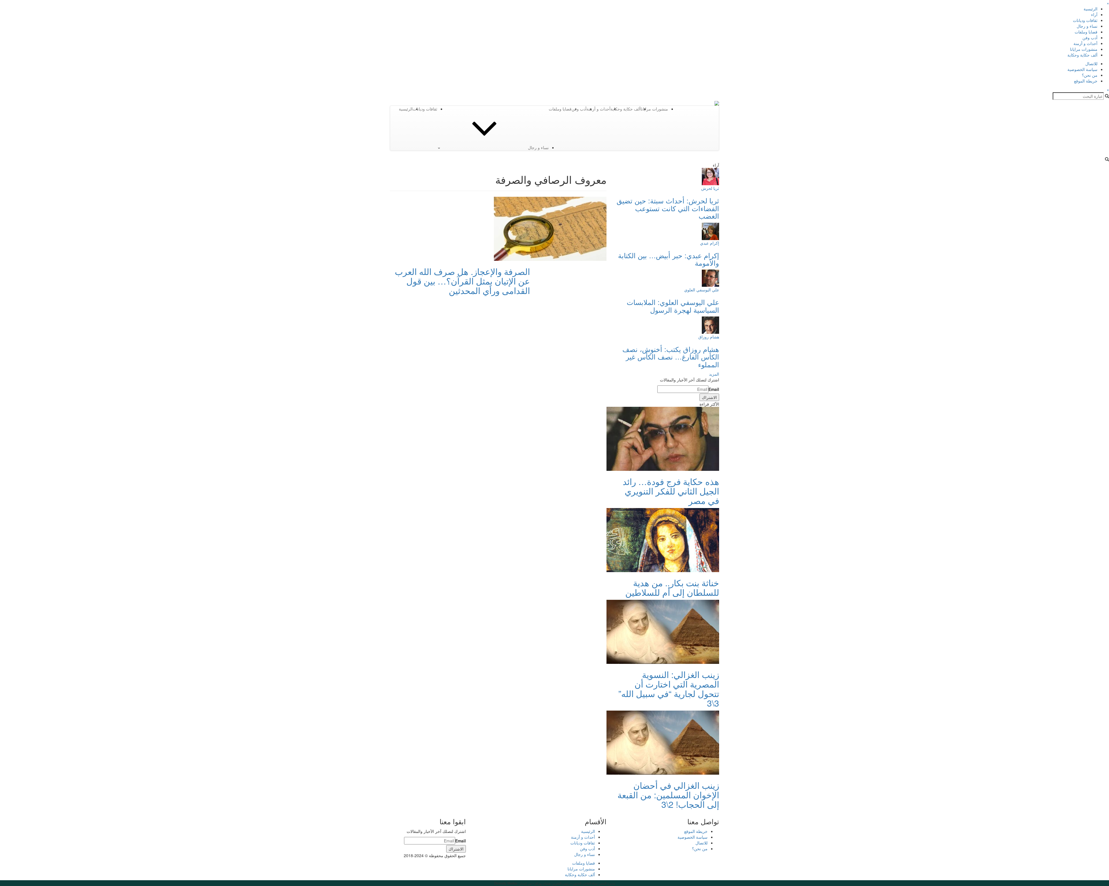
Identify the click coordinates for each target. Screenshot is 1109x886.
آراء (1094, 14)
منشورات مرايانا (1083, 49)
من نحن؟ (1089, 75)
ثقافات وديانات (1085, 20)
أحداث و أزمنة (1085, 43)
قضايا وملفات (1086, 32)
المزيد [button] (714, 374)
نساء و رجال (1087, 26)
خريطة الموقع (1085, 81)
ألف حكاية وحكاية (1082, 55)
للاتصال (1091, 63)
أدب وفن (1089, 37)
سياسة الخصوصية (1082, 69)
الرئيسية (1090, 9)
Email (713, 389)
